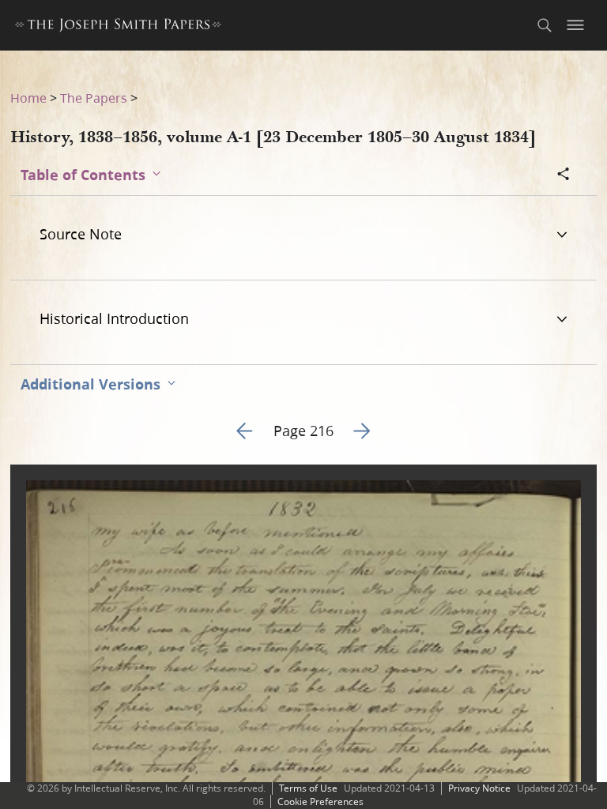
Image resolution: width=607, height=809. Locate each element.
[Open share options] (563, 175)
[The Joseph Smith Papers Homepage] (118, 27)
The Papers (93, 97)
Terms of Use (308, 788)
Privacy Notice (479, 788)
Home (28, 97)
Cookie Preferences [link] (320, 801)
